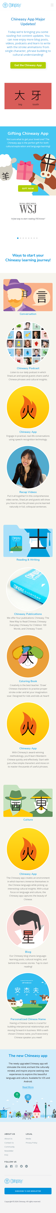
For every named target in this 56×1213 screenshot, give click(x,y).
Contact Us (9, 1142)
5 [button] (28, 238)
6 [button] (31, 238)
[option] (28, 68)
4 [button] (26, 238)
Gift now (28, 188)
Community (9, 1147)
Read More (28, 1087)
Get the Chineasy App (28, 65)
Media (28, 1138)
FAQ (6, 1155)
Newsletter (8, 1151)
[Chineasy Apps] (36, 1108)
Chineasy (12, 5)
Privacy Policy (31, 1142)
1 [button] (17, 238)
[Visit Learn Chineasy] (28, 1099)
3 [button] (23, 238)
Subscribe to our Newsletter (28, 1191)
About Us (8, 1138)
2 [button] (20, 238)
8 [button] (37, 238)
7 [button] (34, 238)
